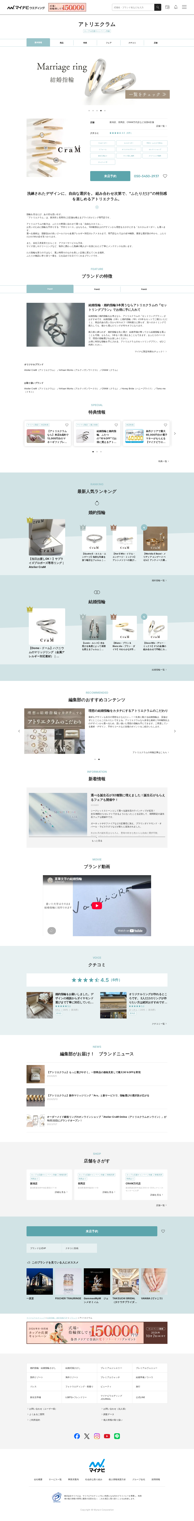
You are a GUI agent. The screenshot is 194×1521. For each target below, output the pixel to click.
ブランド (73, 1318)
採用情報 (156, 1479)
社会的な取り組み (93, 1479)
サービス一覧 (55, 1479)
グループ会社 (138, 1479)
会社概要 (38, 1479)
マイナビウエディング (36, 1318)
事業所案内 (73, 1479)
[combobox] (133, 7)
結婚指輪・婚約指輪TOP (57, 1318)
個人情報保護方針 (117, 1479)
